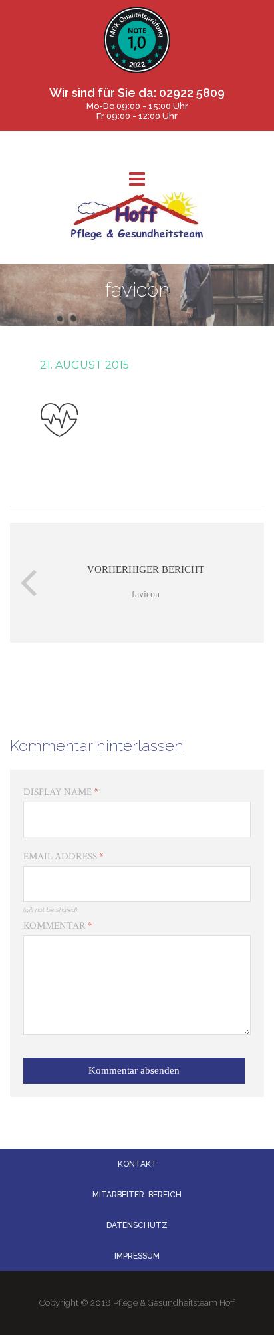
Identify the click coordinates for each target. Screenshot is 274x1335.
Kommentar (57, 925)
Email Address (63, 856)
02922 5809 (192, 93)
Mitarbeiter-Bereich (137, 1194)
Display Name (60, 792)
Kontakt (137, 1164)
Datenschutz (137, 1225)
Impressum (137, 1256)
